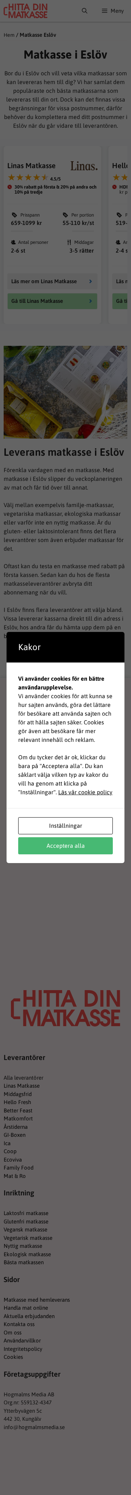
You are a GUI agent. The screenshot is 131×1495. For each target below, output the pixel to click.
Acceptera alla (66, 845)
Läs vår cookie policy (85, 792)
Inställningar (65, 825)
